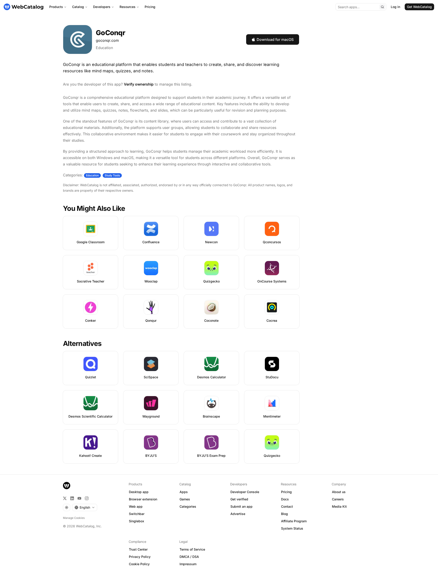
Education (104, 47)
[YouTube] (79, 498)
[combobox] (84, 507)
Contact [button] (287, 506)
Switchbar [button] (136, 514)
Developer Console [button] (244, 492)
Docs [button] (285, 499)
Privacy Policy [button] (140, 557)
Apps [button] (184, 492)
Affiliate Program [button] (294, 521)
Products (56, 7)
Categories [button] (188, 506)
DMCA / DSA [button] (189, 557)
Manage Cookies (74, 518)
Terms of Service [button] (192, 549)
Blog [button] (284, 514)
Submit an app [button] (241, 506)
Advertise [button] (237, 514)
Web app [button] (136, 506)
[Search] (382, 7)
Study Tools (112, 175)
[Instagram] (87, 498)
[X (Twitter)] (65, 498)
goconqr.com (107, 40)
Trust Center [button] (138, 549)
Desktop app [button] (139, 492)
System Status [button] (292, 528)
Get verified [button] (239, 499)
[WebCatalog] (66, 485)
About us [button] (339, 492)
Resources (128, 7)
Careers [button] (338, 499)
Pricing (150, 7)
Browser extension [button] (143, 499)
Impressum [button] (188, 564)
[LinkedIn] (72, 498)
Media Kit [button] (339, 506)
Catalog (78, 7)
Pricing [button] (286, 492)
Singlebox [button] (136, 521)
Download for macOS (275, 39)
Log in (395, 7)
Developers (101, 7)
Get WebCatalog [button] (419, 7)
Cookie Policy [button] (139, 564)
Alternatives (82, 343)
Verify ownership (139, 84)
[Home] (23, 6)
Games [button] (185, 499)
